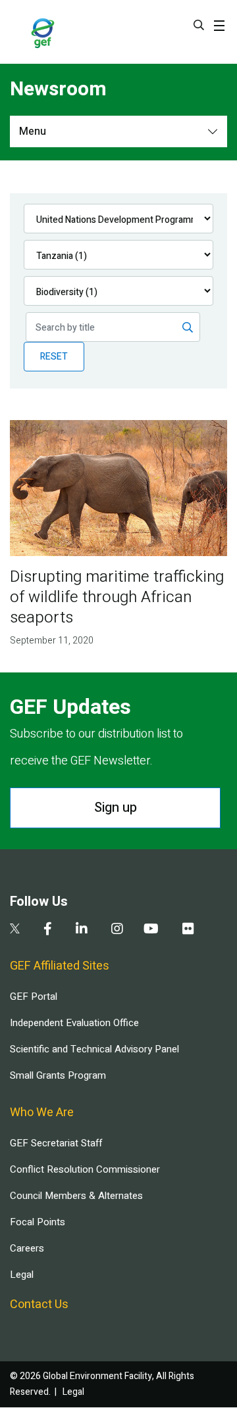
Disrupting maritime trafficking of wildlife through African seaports (117, 597)
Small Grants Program (58, 1075)
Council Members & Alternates (76, 1195)
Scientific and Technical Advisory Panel (94, 1049)
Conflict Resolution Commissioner (85, 1169)
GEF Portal (33, 996)
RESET (54, 357)
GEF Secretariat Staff (56, 1143)
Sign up (115, 807)
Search (199, 25)
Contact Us (39, 1304)
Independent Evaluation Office (74, 1023)
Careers (27, 1248)
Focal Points (37, 1222)
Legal (22, 1274)
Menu (32, 131)
